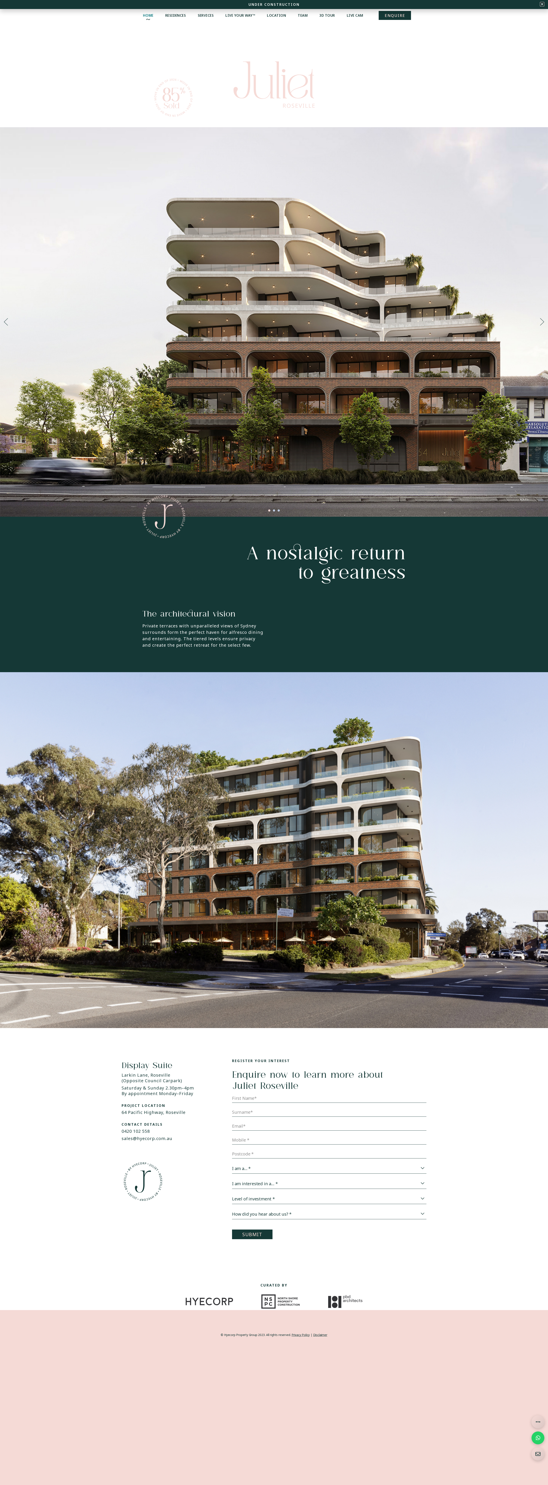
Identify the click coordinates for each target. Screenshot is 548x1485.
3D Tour (327, 15)
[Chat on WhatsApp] (538, 1437)
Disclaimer (320, 1335)
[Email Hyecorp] (538, 1454)
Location (276, 15)
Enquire (395, 15)
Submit (252, 1234)
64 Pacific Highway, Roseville (154, 1112)
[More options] (538, 1421)
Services (206, 15)
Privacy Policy (301, 1335)
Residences (175, 15)
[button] (6, 322)
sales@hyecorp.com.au (147, 1138)
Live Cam (355, 15)
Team (303, 15)
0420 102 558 (136, 1131)
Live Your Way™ (240, 15)
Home (148, 15)
